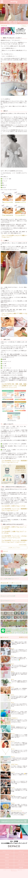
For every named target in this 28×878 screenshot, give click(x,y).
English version (21, 864)
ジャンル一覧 (21, 854)
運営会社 (7, 860)
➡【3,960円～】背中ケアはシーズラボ (14, 506)
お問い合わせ (21, 860)
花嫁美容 (4, 583)
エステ (9, 583)
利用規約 (7, 857)
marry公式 (5, 551)
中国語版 (7, 867)
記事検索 (7, 854)
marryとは (21, 851)
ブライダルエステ (17, 583)
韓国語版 (21, 867)
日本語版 (7, 864)
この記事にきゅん (14, 547)
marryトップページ (7, 851)
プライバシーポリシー (21, 857)
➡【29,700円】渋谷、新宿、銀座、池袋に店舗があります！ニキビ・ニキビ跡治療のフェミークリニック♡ (15, 385)
